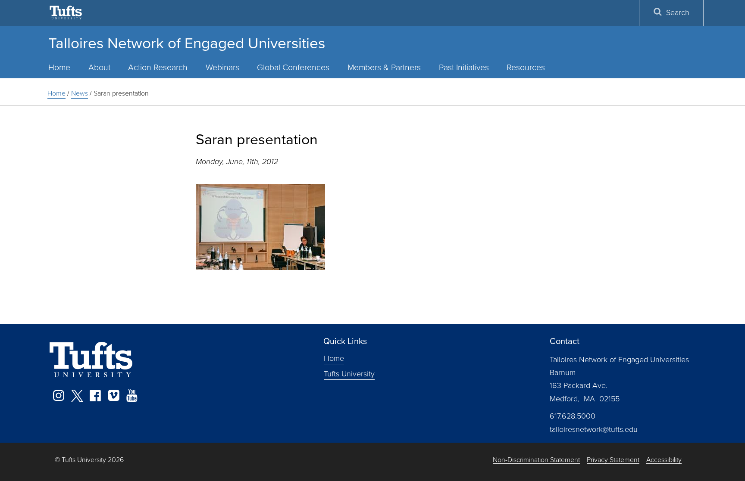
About (99, 67)
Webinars (222, 67)
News (79, 93)
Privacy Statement (613, 460)
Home (59, 67)
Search (677, 12)
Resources (526, 67)
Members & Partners (384, 67)
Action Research (158, 67)
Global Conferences (293, 67)
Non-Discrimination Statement (536, 460)
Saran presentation (121, 93)
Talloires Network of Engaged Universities (186, 43)
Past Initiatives (464, 67)
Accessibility (664, 460)
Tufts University (349, 373)
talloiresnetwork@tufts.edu (594, 429)
